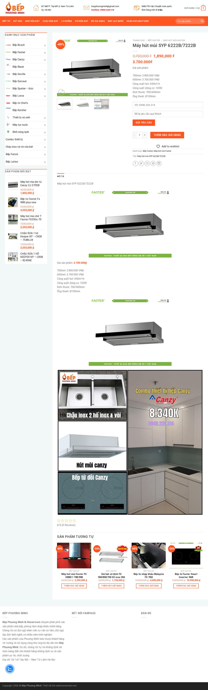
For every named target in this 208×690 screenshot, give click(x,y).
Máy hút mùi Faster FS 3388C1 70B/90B (74, 576)
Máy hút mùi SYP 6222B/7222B (151, 156)
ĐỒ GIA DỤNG (98, 21)
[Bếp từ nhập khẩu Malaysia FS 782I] (149, 555)
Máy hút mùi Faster (174, 40)
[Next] (122, 67)
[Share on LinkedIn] (159, 163)
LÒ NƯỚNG (66, 21)
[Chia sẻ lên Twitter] (141, 163)
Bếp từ (6, 21)
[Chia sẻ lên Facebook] (135, 163)
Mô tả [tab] (60, 176)
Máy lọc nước (116, 21)
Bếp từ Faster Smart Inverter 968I (186, 576)
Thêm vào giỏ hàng (167, 135)
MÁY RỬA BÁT (32, 21)
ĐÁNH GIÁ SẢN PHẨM (138, 21)
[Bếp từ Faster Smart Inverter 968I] (186, 555)
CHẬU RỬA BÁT (50, 21)
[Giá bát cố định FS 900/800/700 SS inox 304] (111, 555)
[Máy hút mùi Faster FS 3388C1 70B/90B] (74, 555)
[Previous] (62, 67)
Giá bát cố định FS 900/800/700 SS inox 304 (111, 576)
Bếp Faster (154, 40)
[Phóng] (61, 92)
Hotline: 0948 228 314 (102, 9)
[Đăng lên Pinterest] (153, 163)
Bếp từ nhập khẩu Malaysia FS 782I (149, 576)
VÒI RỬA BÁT (81, 21)
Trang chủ (139, 40)
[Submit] (202, 21)
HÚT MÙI (17, 21)
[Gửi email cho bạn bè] (147, 163)
